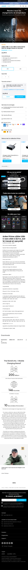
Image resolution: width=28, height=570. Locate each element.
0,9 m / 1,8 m (14, 209)
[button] (7, 131)
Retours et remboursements (15, 558)
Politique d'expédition (6, 558)
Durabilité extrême (14, 206)
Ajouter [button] (8, 96)
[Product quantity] (5, 76)
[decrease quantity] (3, 76)
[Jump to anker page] (6, 551)
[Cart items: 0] (23, 6)
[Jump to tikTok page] (12, 543)
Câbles (6, 487)
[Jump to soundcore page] (9, 554)
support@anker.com (8, 515)
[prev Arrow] (2, 456)
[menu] (25, 6)
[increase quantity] (8, 76)
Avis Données (22, 561)
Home (3, 487)
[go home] (8, 6)
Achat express (7, 161)
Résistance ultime (14, 179)
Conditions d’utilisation (16, 560)
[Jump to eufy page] (15, 554)
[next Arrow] (25, 456)
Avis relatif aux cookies (15, 561)
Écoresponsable (14, 185)
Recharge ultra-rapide (14, 182)
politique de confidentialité (15, 504)
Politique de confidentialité (7, 560)
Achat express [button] (20, 96)
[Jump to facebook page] (2, 543)
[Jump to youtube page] (7, 543)
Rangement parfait (14, 188)
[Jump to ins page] (9, 543)
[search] (20, 6)
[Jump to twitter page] (5, 543)
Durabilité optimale (14, 175)
